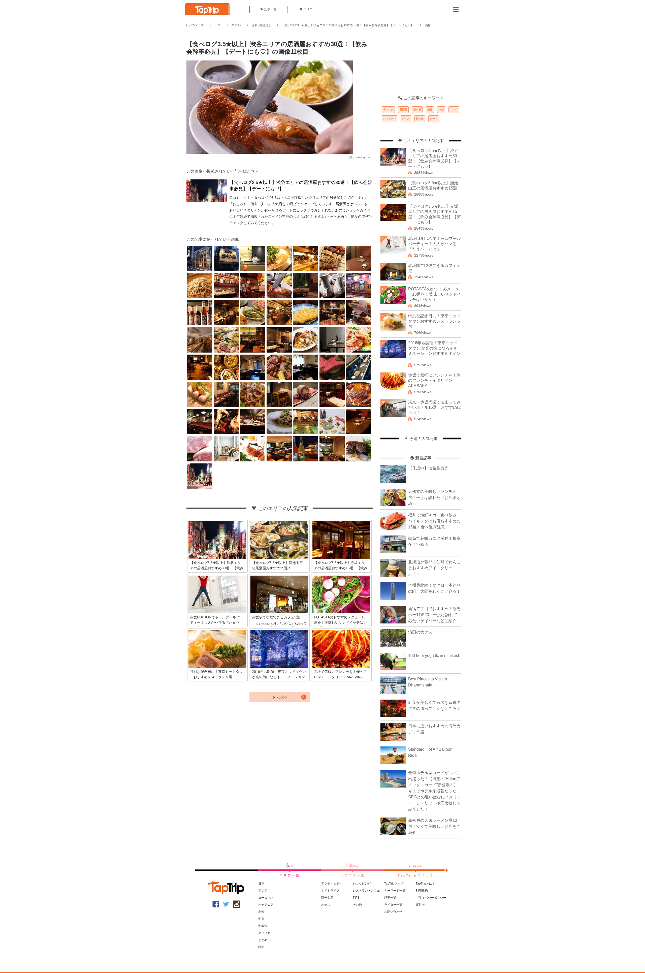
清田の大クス (420, 632)
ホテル (325, 904)
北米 (261, 912)
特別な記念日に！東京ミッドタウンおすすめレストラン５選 (434, 321)
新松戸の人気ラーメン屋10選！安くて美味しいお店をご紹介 (434, 826)
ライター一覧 (393, 904)
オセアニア (265, 904)
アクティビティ (331, 883)
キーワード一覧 (394, 890)
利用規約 (422, 890)
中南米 (262, 926)
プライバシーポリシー (431, 897)
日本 (217, 25)
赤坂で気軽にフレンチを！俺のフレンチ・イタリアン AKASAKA (434, 380)
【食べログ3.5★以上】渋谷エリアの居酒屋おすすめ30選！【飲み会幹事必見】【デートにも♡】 (348, 25)
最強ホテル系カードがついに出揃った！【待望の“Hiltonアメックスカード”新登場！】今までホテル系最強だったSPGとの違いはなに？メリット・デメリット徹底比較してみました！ (434, 791)
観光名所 (327, 897)
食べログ (388, 109)
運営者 (420, 904)
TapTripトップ (394, 883)
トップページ (194, 25)
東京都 (236, 25)
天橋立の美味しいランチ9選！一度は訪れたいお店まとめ (434, 497)
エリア (307, 9)
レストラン (389, 118)
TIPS (356, 897)
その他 (357, 904)
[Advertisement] (420, 64)
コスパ (454, 109)
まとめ (262, 940)
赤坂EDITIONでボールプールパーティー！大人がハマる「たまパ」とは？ (434, 243)
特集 (261, 947)
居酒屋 (403, 109)
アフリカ (264, 933)
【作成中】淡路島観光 (428, 468)
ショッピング (362, 883)
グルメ (406, 118)
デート (433, 118)
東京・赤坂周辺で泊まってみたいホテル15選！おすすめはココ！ (434, 407)
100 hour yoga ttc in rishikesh (434, 655)
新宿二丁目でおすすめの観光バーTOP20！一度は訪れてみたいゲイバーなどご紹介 (434, 615)
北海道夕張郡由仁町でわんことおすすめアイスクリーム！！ (434, 568)
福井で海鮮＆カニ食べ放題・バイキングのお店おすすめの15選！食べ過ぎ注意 (434, 521)
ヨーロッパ (265, 897)
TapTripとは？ (425, 883)
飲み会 (420, 118)
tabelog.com (363, 157)
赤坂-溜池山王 (261, 25)
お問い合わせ (393, 912)
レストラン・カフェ (366, 890)
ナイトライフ (330, 890)
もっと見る (279, 697)
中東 (261, 919)
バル (441, 109)
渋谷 (429, 109)
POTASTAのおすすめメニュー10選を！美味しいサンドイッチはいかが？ (434, 294)
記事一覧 (270, 9)
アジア (262, 890)
